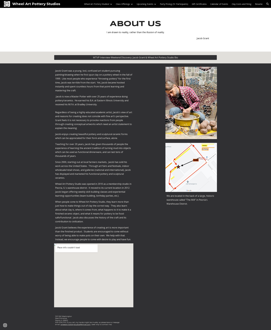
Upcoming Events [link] (145, 4)
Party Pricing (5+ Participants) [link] (174, 4)
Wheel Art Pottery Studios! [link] (96, 4)
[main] (135, 29)
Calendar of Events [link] (219, 4)
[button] (267, 4)
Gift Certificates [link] (199, 4)
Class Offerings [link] (123, 4)
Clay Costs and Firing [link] (241, 4)
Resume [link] (259, 4)
